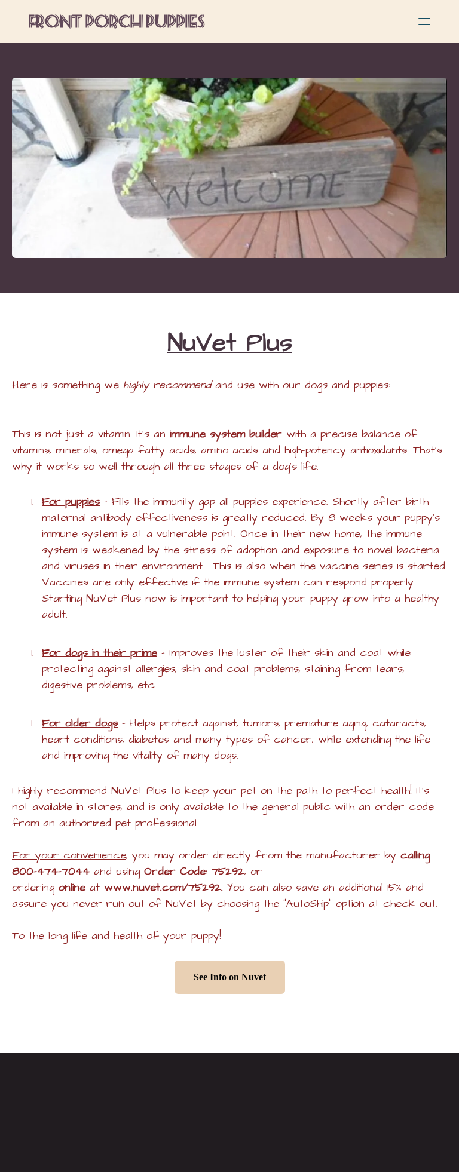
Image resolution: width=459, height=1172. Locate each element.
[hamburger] (424, 21)
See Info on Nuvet (230, 977)
